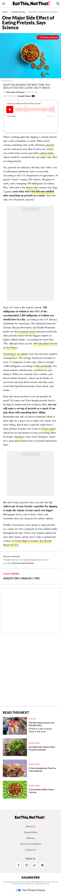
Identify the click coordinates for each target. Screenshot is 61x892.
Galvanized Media (23, 882)
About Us (30, 826)
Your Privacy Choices (33, 890)
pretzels (50, 144)
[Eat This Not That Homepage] (31, 3)
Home (5, 12)
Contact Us (30, 849)
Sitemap (30, 838)
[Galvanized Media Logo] (30, 877)
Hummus (19, 436)
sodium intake (46, 153)
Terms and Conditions (30, 843)
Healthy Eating (18, 12)
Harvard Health (44, 366)
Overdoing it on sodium (15, 353)
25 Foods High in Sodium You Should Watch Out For (27, 542)
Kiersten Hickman (15, 92)
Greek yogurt (48, 428)
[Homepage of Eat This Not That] (30, 817)
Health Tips (11, 578)
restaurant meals (27, 331)
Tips (37, 578)
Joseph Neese (24, 96)
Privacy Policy (30, 832)
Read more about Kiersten (23, 563)
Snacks (26, 578)
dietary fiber (32, 187)
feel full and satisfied (42, 191)
